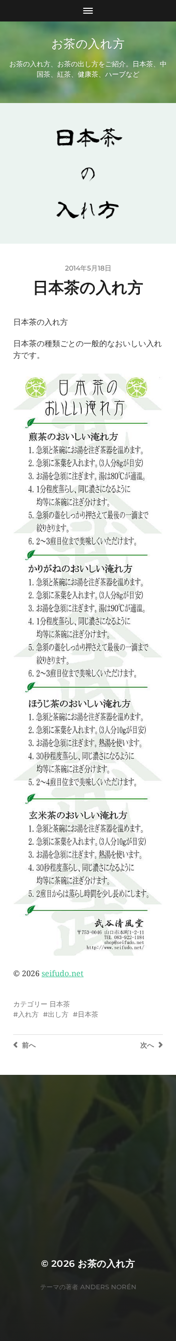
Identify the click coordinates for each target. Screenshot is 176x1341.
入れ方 (28, 1014)
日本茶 (59, 1004)
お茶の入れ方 (88, 44)
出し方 (58, 1014)
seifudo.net (63, 973)
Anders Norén (108, 1287)
